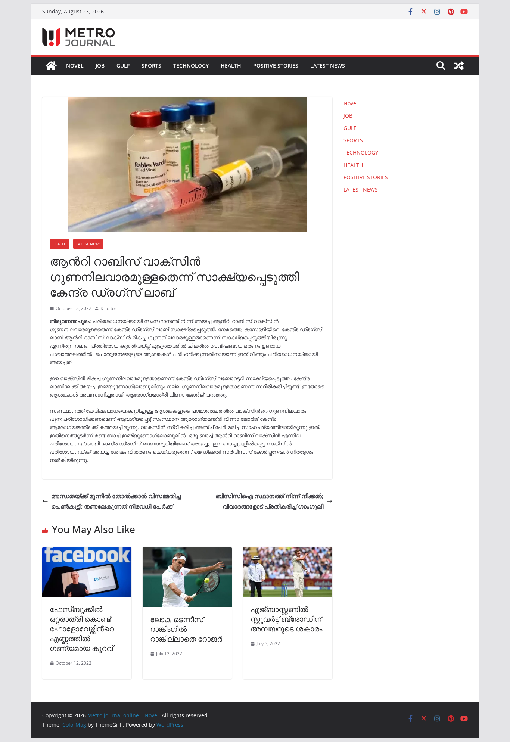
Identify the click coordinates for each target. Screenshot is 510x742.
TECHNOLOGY (191, 65)
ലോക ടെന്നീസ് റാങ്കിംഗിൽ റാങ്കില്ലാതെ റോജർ (186, 629)
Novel (75, 65)
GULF (123, 65)
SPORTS (151, 65)
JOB (100, 65)
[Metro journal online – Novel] (51, 66)
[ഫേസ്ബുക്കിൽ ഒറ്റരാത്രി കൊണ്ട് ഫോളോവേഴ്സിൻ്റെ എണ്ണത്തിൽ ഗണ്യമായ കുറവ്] (86, 552)
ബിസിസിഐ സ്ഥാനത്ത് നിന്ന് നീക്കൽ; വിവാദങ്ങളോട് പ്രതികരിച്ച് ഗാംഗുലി (269, 501)
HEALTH (231, 65)
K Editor (108, 308)
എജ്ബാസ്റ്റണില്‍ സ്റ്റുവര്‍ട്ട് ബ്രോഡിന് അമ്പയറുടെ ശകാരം (286, 619)
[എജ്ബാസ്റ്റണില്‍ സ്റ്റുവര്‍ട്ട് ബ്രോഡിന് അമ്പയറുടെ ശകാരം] (287, 552)
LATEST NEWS (327, 65)
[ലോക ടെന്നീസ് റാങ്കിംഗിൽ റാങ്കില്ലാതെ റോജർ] (187, 552)
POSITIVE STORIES (275, 65)
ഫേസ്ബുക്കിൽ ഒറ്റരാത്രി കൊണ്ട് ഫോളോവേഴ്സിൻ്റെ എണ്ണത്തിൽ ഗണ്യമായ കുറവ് (82, 628)
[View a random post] (459, 66)
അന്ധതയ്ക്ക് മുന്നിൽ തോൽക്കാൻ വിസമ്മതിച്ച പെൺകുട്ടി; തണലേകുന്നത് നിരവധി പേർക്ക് (116, 501)
